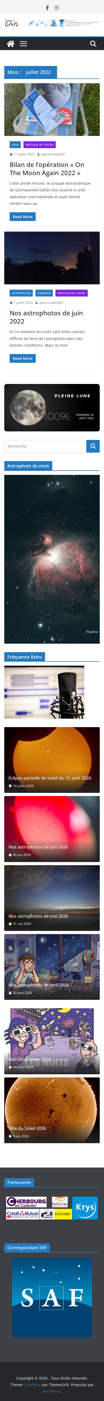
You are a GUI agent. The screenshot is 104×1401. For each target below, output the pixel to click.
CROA (15, 145)
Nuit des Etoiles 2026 (29, 1059)
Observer (44, 293)
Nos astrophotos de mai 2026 (38, 916)
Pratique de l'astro (40, 145)
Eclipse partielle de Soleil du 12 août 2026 (50, 778)
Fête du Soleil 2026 (27, 1128)
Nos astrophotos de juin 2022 (46, 316)
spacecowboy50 (53, 154)
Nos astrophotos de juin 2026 (38, 847)
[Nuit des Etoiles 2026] (52, 1041)
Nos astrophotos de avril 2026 (39, 985)
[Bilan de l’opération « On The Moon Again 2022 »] (52, 109)
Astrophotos (21, 293)
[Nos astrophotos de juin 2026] (52, 829)
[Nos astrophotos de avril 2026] (52, 967)
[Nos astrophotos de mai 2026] (52, 898)
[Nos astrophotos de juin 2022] (52, 258)
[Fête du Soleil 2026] (52, 1110)
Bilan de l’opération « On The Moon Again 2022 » (47, 168)
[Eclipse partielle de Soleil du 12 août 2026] (52, 760)
